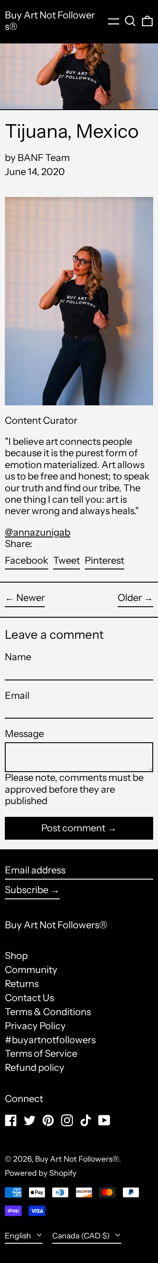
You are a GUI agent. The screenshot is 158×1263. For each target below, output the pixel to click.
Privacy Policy (35, 1026)
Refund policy (35, 1067)
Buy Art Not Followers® (50, 20)
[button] (130, 21)
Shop (16, 956)
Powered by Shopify (40, 1172)
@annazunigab (37, 532)
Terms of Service (41, 1053)
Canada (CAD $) (81, 1235)
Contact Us (29, 998)
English (19, 1235)
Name (18, 657)
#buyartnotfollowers (50, 1040)
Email (17, 695)
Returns (22, 984)
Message (24, 734)
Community (31, 970)
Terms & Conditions (48, 1012)
